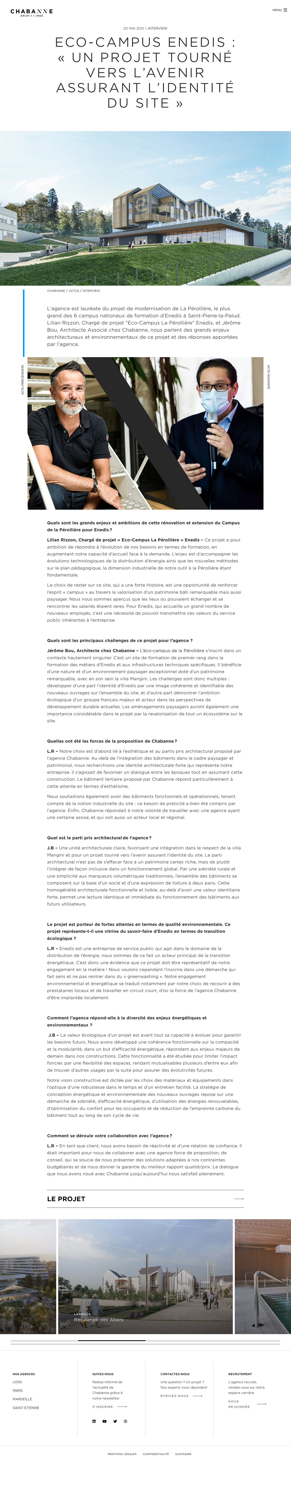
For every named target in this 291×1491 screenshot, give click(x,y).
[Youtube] (105, 1421)
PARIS (18, 1390)
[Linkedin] (94, 1421)
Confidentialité (156, 1454)
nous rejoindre (239, 1403)
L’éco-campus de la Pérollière (172, 650)
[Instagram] (125, 1421)
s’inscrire (102, 1406)
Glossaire (183, 1454)
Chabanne (56, 290)
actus (74, 290)
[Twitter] (115, 1421)
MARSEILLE (22, 1399)
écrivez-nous (175, 1396)
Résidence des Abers (99, 1319)
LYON (17, 1382)
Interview (157, 28)
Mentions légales (122, 1454)
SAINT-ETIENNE (26, 1407)
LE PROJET (66, 1198)
